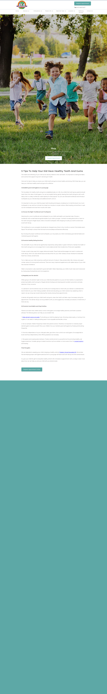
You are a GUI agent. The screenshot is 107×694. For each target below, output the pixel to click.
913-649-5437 (81, 7)
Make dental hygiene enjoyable (31, 317)
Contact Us (90, 11)
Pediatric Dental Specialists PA (67, 352)
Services (25, 11)
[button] (26, 11)
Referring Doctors (81, 11)
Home (17, 11)
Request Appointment (82, 3)
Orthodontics (37, 11)
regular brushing (78, 341)
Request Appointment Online (31, 369)
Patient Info (48, 11)
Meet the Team (60, 11)
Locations (70, 11)
